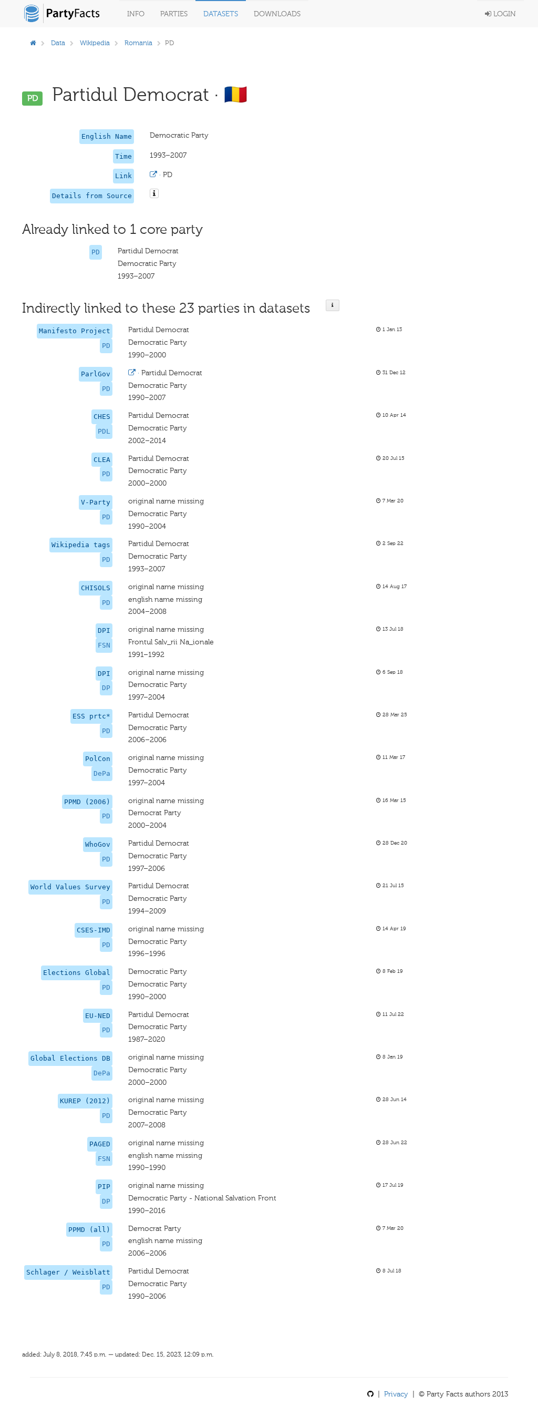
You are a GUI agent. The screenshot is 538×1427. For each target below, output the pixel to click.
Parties (174, 13)
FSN (104, 645)
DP (106, 688)
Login (503, 13)
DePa (102, 773)
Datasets (220, 13)
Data (58, 43)
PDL (104, 431)
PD (95, 252)
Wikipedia (95, 43)
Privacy (396, 1394)
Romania (138, 43)
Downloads (277, 13)
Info (135, 13)
